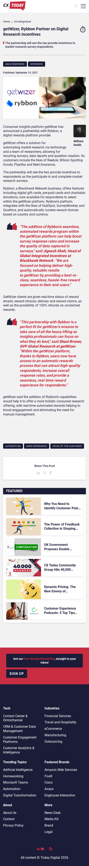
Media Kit (51, 819)
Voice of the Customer (67, 446)
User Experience (36, 446)
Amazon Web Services (60, 770)
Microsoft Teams (15, 782)
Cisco (48, 782)
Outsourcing (53, 742)
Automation (13, 446)
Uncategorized (15, 64)
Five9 (48, 776)
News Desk (52, 813)
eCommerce (53, 729)
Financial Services (57, 716)
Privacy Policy (13, 825)
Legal (48, 832)
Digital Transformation (19, 795)
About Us (9, 813)
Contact (8, 819)
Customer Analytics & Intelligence (18, 750)
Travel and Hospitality (60, 722)
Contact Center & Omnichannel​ (15, 718)
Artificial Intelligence (17, 770)
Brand (48, 825)
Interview (36, 64)
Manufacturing (55, 735)
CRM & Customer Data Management (19, 729)
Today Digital (50, 858)
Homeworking (13, 776)
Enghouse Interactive (59, 795)
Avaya (49, 789)
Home (6, 21)
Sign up (17, 674)
